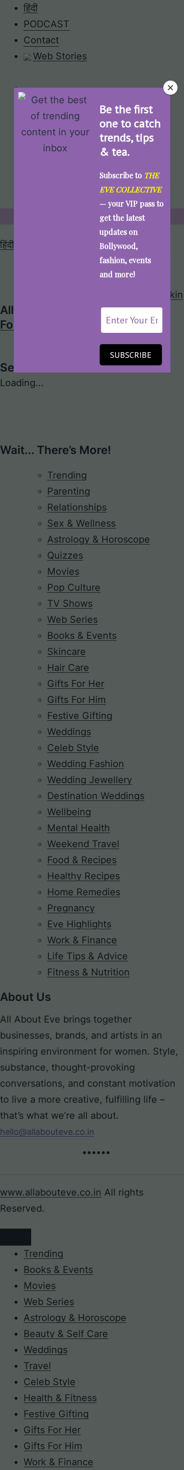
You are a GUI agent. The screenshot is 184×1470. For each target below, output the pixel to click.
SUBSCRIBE (130, 354)
